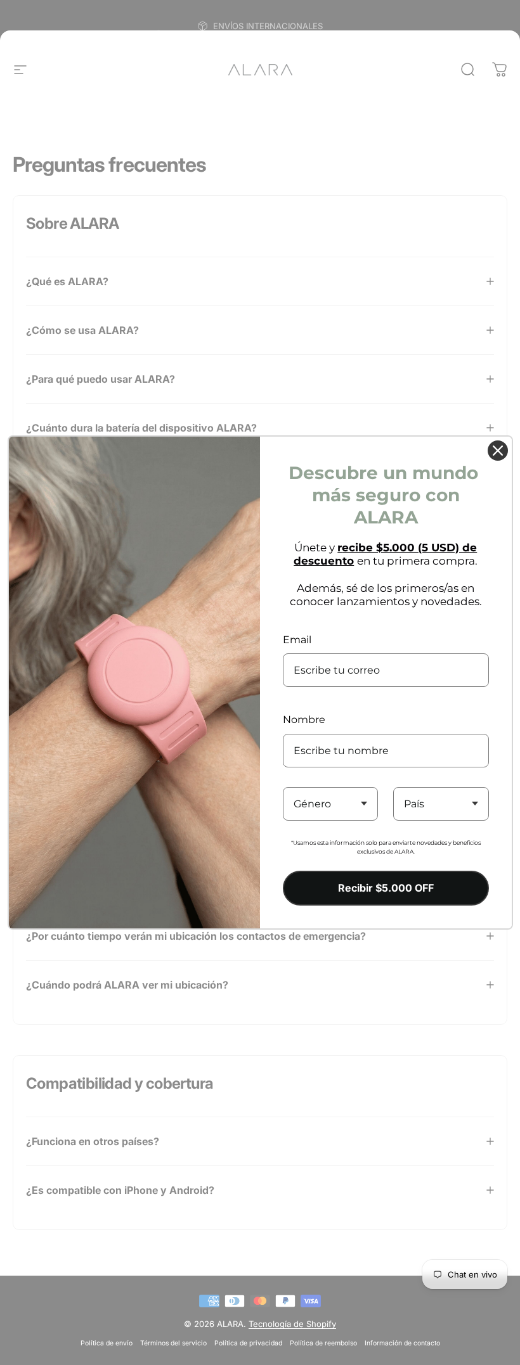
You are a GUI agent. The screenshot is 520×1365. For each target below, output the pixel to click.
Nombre (304, 720)
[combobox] (330, 804)
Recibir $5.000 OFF (386, 887)
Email (297, 640)
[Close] (498, 450)
